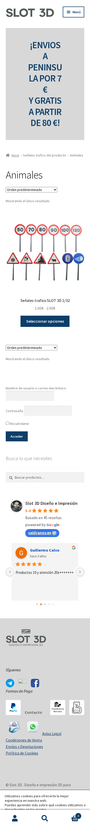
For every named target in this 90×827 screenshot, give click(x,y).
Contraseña (14, 411)
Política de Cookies (22, 753)
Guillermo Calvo (45, 550)
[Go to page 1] (41, 605)
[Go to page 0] (37, 604)
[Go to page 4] (53, 604)
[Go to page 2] (45, 604)
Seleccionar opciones (45, 321)
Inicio (15, 155)
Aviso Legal (52, 733)
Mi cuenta (15, 818)
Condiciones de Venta (24, 740)
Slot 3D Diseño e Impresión (51, 503)
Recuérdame (19, 423)
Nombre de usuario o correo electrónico (36, 388)
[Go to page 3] (49, 604)
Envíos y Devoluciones (24, 746)
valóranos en (39, 532)
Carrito (69, 814)
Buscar (45, 818)
